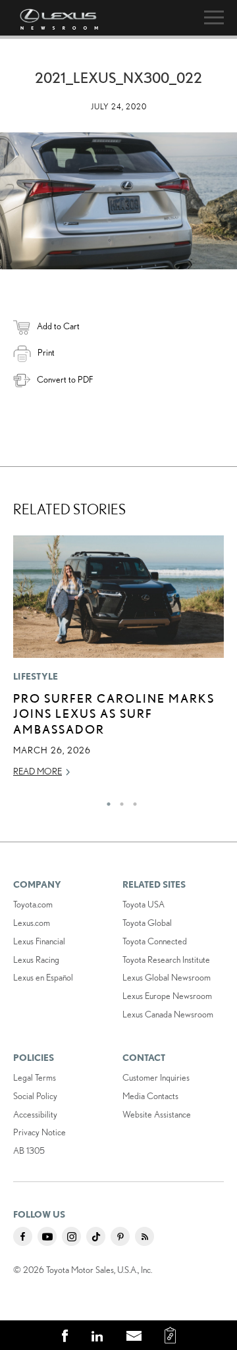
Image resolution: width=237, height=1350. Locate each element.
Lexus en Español (43, 977)
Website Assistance (156, 1114)
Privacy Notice (39, 1132)
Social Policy (35, 1096)
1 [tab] (105, 800)
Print (46, 352)
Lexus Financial (39, 941)
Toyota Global (147, 922)
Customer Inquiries (156, 1077)
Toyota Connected (154, 941)
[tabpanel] (118, 662)
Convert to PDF (65, 379)
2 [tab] (118, 800)
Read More (37, 771)
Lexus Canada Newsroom (167, 1014)
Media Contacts (150, 1096)
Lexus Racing (36, 959)
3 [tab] (131, 800)
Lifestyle (36, 676)
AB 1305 (29, 1150)
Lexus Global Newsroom (166, 977)
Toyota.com (33, 904)
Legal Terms (34, 1077)
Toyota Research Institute (166, 959)
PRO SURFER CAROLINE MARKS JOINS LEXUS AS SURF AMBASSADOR (114, 713)
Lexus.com (31, 922)
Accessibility (35, 1114)
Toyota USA (143, 904)
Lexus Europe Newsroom (167, 995)
